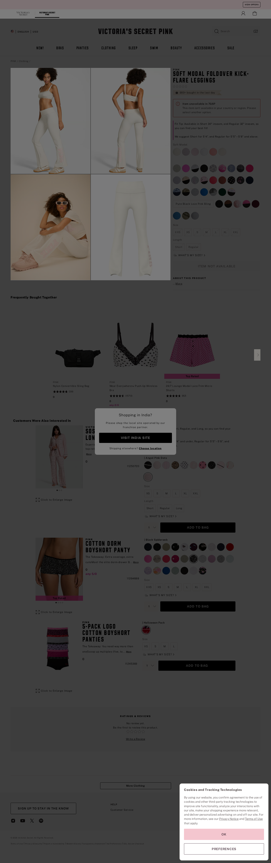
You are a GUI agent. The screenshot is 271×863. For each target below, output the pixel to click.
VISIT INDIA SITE (135, 438)
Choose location (150, 448)
